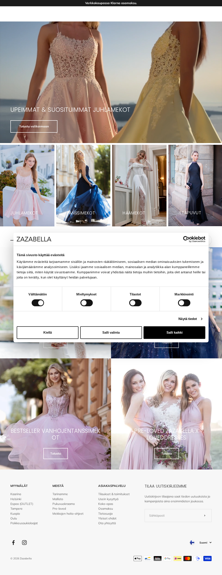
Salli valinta (111, 332)
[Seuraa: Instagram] (24, 542)
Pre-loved (59, 509)
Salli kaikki (174, 332)
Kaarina (15, 494)
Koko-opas (105, 504)
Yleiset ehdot (107, 518)
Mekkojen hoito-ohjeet (67, 514)
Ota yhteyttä (107, 523)
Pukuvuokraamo (63, 504)
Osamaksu (105, 509)
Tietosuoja (105, 514)
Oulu (13, 518)
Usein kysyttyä (108, 499)
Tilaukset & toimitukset (114, 494)
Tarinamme (60, 494)
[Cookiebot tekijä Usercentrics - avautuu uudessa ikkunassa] (186, 239)
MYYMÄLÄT (19, 486)
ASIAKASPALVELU (112, 486)
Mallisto (57, 499)
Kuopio (15, 514)
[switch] (86, 302)
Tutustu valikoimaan (34, 126)
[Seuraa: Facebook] (13, 542)
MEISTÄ (58, 486)
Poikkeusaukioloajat (24, 523)
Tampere (16, 509)
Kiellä (47, 332)
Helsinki (15, 499)
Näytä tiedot (187, 319)
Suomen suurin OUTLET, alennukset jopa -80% (111, 4)
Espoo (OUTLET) (21, 504)
